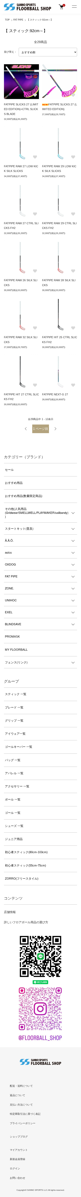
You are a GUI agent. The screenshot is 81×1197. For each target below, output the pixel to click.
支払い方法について (21, 1104)
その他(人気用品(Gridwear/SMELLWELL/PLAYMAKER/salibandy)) (36, 513)
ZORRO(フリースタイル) (21, 878)
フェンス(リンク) (16, 662)
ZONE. (9, 588)
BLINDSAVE (13, 624)
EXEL (8, 612)
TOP (7, 19)
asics (8, 552)
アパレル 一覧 (14, 773)
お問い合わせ (17, 1177)
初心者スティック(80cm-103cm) (26, 852)
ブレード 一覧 (14, 707)
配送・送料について (21, 1085)
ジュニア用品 (14, 839)
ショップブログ (19, 1136)
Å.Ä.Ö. (9, 540)
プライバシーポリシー (22, 1123)
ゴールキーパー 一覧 (18, 746)
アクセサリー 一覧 (17, 786)
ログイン (15, 1168)
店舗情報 (10, 912)
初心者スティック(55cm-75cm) (25, 865)
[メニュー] (74, 7)
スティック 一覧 (15, 694)
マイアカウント (19, 1149)
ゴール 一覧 (12, 812)
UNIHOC (11, 600)
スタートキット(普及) (19, 528)
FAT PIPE (18, 19)
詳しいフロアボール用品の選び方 (26, 922)
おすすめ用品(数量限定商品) (23, 496)
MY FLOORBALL (16, 649)
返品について (17, 1095)
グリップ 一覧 (14, 720)
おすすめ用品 (14, 482)
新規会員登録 (17, 1159)
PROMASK (12, 636)
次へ (55, 429)
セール (9, 469)
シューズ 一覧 (14, 826)
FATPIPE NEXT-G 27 (55, 394)
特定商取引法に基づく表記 (25, 1113)
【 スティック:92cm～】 (40, 19)
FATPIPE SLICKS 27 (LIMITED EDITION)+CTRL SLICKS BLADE (21, 109)
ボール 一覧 (12, 799)
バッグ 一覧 (12, 760)
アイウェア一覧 (15, 733)
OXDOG (10, 564)
